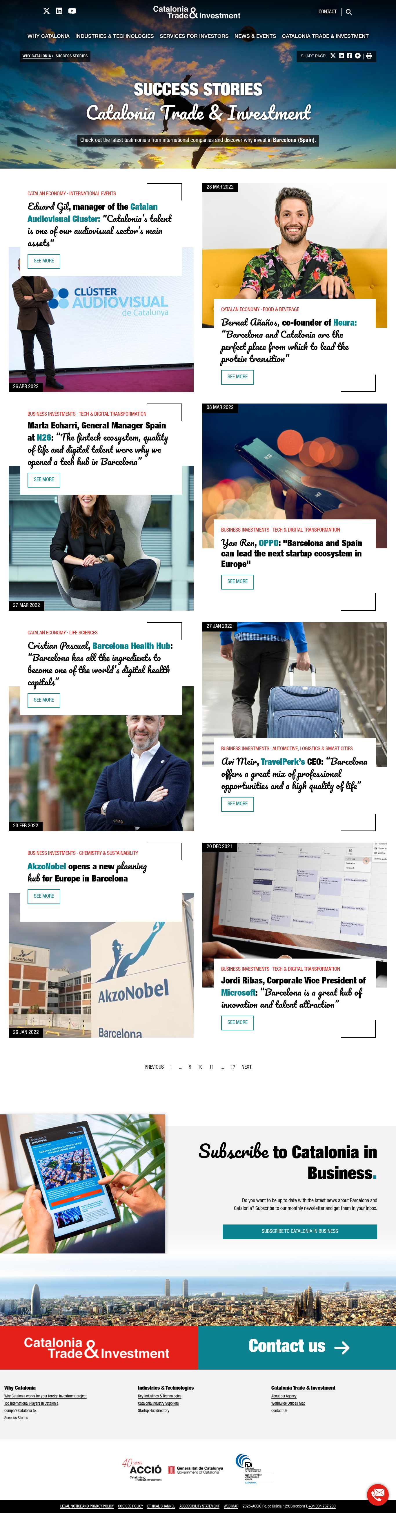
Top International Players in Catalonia (31, 1404)
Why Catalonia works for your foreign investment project (45, 1397)
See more (47, 263)
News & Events (255, 36)
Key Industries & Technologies (159, 1397)
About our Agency (284, 1397)
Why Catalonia (49, 36)
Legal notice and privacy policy (87, 1507)
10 (202, 1069)
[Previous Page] (154, 1066)
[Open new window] (378, 1495)
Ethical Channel (161, 1507)
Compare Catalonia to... (21, 1411)
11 (213, 1069)
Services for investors (194, 36)
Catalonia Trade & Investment (325, 36)
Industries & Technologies (114, 36)
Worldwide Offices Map (288, 1404)
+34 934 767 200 (322, 1507)
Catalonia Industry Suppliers (158, 1404)
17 (235, 1069)
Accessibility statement (199, 1507)
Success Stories (16, 1418)
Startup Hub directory (153, 1411)
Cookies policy (130, 1507)
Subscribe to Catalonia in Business (300, 1231)
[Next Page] (247, 1066)
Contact (328, 12)
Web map (231, 1507)
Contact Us (279, 1411)
